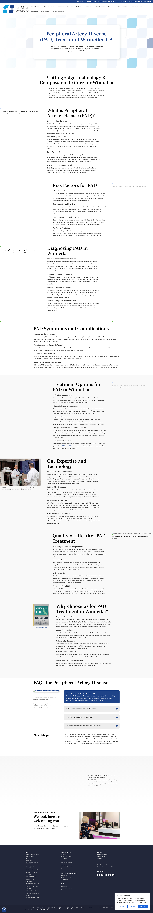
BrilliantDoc (46, 910)
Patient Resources (90, 1)
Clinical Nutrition (100, 7)
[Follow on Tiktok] (109, 875)
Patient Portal (101, 856)
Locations (122, 1)
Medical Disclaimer (105, 908)
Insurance (99, 858)
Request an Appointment (32, 854)
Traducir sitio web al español (105, 867)
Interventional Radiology (65, 7)
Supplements (102, 1)
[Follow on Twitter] (102, 875)
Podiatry (78, 7)
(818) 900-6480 (45, 11)
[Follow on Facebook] (98, 875)
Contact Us (112, 1)
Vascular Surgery (49, 7)
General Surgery (36, 7)
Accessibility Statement (92, 908)
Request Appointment (58, 11)
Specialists (64, 854)
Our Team (28, 858)
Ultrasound (88, 7)
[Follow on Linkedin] (113, 875)
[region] (132, 901)
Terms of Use (63, 908)
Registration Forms (102, 854)
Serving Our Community (33, 862)
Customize (121, 906)
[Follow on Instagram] (106, 875)
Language (147, 1)
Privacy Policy (71, 908)
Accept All (142, 906)
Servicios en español (102, 865)
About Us (79, 1)
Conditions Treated (66, 856)
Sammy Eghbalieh (41, 628)
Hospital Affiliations (135, 1)
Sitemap (33, 910)
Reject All (132, 906)
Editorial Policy (80, 908)
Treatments (64, 858)
